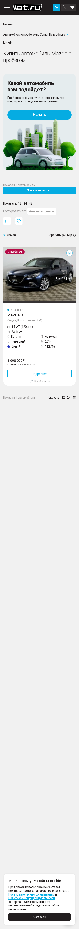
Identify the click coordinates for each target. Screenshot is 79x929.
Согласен (39, 916)
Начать (39, 114)
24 (25, 203)
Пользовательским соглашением (31, 894)
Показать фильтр (39, 190)
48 (30, 203)
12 (19, 203)
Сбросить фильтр (60, 235)
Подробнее (39, 374)
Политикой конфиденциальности (31, 898)
